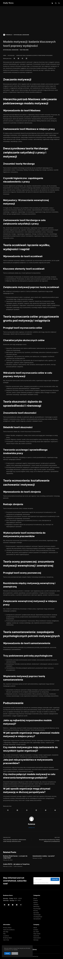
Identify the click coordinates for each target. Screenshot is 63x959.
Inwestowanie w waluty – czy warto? (44, 856)
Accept (7, 953)
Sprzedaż (36, 912)
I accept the (42, 882)
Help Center (36, 933)
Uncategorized (37, 916)
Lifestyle (35, 904)
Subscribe (55, 879)
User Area (6, 940)
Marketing (36, 906)
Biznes (35, 898)
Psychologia (18, 34)
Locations (6, 936)
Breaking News (7, 938)
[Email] (55, 810)
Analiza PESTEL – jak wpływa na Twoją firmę (16, 864)
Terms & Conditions (9, 929)
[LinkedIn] (26, 58)
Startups (35, 940)
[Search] (55, 3)
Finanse (35, 900)
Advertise (36, 936)
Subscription (37, 938)
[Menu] (59, 3)
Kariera (35, 902)
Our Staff (36, 931)
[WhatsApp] (45, 810)
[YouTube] (16, 904)
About (35, 927)
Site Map (5, 931)
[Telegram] (20, 904)
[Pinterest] (22, 58)
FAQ (4, 933)
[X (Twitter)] (18, 58)
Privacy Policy (45, 882)
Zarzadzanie (25, 34)
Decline (15, 953)
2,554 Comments (18, 866)
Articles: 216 (31, 827)
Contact (35, 929)
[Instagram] (12, 904)
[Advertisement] (31, 17)
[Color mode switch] (52, 3)
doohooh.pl (35, 956)
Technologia (36, 914)
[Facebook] (14, 58)
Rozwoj (35, 910)
